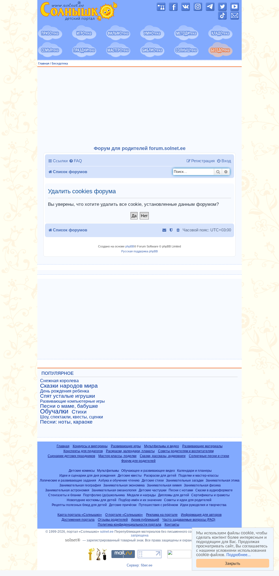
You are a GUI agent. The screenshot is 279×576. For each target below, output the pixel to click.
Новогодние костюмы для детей (91, 500)
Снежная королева (59, 380)
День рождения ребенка (64, 391)
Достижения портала (78, 520)
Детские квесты (130, 475)
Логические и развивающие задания (68, 480)
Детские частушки (152, 490)
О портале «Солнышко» (124, 515)
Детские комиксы (82, 470)
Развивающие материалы (202, 446)
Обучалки (54, 411)
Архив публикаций (145, 520)
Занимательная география (80, 485)
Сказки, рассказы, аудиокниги (163, 456)
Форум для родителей (138, 461)
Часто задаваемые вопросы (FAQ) (188, 520)
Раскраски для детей (160, 475)
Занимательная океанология (114, 490)
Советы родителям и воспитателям (186, 451)
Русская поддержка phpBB (139, 251)
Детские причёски (123, 505)
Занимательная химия (164, 485)
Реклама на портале (162, 515)
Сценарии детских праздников (71, 456)
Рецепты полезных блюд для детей (79, 505)
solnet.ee (107, 532)
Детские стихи (153, 480)
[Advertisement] (139, 106)
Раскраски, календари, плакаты (130, 451)
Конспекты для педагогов (83, 451)
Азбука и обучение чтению (119, 480)
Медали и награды (141, 495)
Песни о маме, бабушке (69, 406)
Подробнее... (238, 554)
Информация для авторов (201, 515)
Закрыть (232, 563)
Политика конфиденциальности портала (129, 524)
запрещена (139, 535)
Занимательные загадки (185, 480)
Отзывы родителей (113, 520)
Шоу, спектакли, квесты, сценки (71, 417)
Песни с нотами (181, 490)
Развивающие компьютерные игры (72, 401)
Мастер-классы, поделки (117, 456)
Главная (43, 63)
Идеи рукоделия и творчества (203, 505)
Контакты (172, 524)
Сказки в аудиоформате (214, 490)
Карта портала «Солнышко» (79, 515)
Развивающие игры (126, 446)
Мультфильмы (108, 470)
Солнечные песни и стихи (209, 456)
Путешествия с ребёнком (158, 505)
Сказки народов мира (69, 385)
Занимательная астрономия (67, 490)
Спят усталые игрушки (67, 396)
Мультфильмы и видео (161, 446)
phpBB (129, 246)
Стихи (79, 411)
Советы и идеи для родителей (187, 500)
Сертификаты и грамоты (210, 495)
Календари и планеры (194, 470)
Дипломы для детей (173, 495)
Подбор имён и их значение (140, 500)
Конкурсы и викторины (90, 446)
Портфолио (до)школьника (104, 495)
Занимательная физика (202, 485)
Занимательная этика (222, 480)
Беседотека (60, 63)
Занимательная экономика (124, 485)
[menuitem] (75, 161)
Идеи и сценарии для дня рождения (87, 475)
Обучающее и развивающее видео (148, 470)
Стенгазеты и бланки (64, 495)
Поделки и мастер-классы (198, 475)
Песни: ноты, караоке (66, 421)
